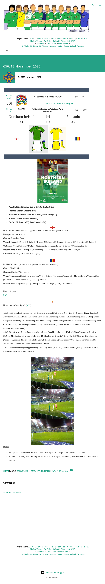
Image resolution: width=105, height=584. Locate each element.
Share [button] (6, 471)
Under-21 (28, 46)
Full (27, 471)
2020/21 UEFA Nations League (59, 103)
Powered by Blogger (54, 572)
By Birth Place (59, 41)
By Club (47, 41)
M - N (65, 38)
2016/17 (71, 41)
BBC (5, 295)
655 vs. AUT (9, 96)
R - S (80, 38)
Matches (40, 43)
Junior (60, 46)
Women (80, 46)
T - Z (86, 38)
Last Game (51, 43)
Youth (66, 46)
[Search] (93, 5)
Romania (63, 471)
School (73, 46)
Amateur (53, 46)
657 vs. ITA (9, 110)
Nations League (49, 471)
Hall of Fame (36, 41)
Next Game (63, 43)
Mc (59, 38)
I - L (54, 38)
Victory (45, 46)
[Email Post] (71, 471)
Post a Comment (12, 492)
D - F (40, 38)
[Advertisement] (52, 522)
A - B (30, 38)
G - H (47, 38)
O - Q (72, 38)
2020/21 (20, 471)
